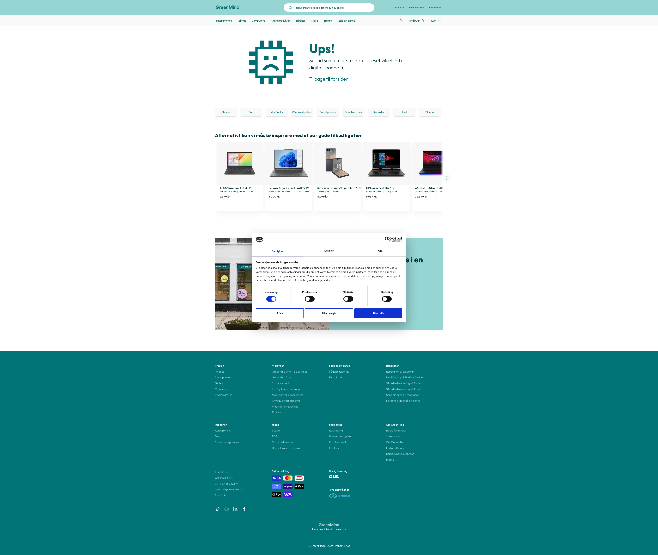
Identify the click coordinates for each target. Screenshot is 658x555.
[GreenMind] (227, 7)
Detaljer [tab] (329, 250)
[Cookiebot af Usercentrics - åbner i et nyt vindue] (387, 239)
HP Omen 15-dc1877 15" (380, 188)
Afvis (280, 313)
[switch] (310, 299)
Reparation (435, 7)
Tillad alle (378, 313)
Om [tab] (380, 250)
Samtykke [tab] (278, 251)
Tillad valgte (329, 313)
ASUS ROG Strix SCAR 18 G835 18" (436, 188)
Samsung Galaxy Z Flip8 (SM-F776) (339, 188)
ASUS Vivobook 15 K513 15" (236, 188)
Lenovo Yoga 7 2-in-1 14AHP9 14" (289, 188)
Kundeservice (416, 7)
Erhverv (399, 7)
